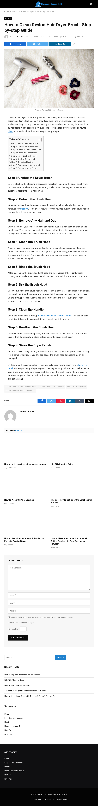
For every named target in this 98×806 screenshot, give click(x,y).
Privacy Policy (62, 800)
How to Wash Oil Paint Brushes (19, 500)
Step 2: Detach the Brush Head (24, 146)
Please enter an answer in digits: (21, 623)
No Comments (68, 37)
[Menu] (7, 4)
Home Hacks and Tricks (14, 726)
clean (10, 131)
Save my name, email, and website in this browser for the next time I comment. (42, 617)
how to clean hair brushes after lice (20, 391)
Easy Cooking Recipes (13, 718)
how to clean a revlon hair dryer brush (21, 387)
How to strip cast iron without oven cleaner (25, 464)
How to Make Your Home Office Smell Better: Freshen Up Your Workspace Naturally (69, 541)
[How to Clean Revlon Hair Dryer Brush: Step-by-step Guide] (49, 78)
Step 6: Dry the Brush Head (23, 159)
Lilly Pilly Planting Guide (62, 464)
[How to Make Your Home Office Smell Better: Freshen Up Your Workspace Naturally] (72, 523)
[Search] (91, 4)
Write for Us (37, 800)
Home (6, 12)
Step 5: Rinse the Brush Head (23, 156)
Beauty (7, 714)
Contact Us (49, 800)
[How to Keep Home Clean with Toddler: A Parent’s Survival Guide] (25, 523)
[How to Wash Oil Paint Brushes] (25, 484)
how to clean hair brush (76, 387)
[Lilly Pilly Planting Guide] (72, 449)
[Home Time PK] (49, 4)
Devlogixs (63, 794)
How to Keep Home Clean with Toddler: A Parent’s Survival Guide (24, 539)
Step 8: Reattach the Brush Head (25, 165)
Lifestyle (8, 734)
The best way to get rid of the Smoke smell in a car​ (71, 501)
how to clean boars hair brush (52, 387)
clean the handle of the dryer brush (54, 316)
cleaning (24, 209)
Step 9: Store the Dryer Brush (24, 168)
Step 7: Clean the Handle (22, 162)
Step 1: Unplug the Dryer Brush (24, 143)
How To (8, 18)
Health (7, 722)
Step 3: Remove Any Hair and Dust (26, 150)
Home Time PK (17, 37)
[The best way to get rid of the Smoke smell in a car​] (72, 484)
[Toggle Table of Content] (38, 140)
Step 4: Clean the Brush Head (24, 153)
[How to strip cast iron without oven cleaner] (25, 449)
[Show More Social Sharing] (74, 44)
